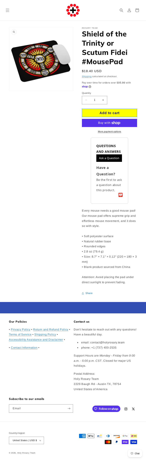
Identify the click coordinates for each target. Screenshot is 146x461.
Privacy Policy (20, 329)
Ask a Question (109, 158)
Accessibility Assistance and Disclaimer (36, 339)
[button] (7, 10)
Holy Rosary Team (26, 453)
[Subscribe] (69, 408)
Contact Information (24, 347)
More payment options (109, 131)
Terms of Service (20, 334)
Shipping (87, 76)
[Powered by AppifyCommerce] (120, 195)
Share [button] (89, 293)
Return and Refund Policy (50, 329)
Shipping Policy (45, 334)
